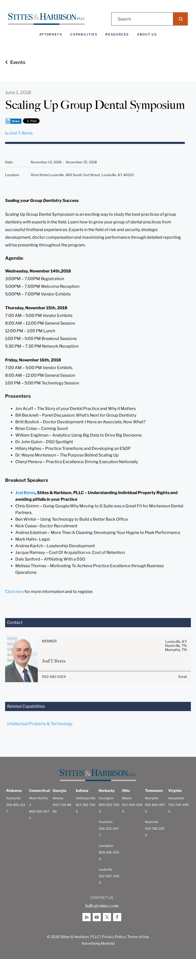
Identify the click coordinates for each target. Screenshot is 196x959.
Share (16, 121)
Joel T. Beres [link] (21, 133)
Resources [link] (117, 34)
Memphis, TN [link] (176, 649)
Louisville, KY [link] (176, 641)
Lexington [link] (106, 846)
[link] (46, 19)
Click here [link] (14, 591)
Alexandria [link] (176, 798)
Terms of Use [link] (138, 936)
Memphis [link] (151, 798)
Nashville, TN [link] (176, 645)
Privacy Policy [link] (113, 936)
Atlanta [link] (58, 798)
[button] (180, 19)
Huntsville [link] (13, 798)
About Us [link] (147, 34)
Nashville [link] (151, 822)
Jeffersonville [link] (85, 798)
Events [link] (17, 62)
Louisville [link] (105, 869)
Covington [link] (106, 798)
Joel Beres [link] (25, 492)
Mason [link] (127, 798)
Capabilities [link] (83, 34)
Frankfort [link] (106, 822)
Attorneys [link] (50, 34)
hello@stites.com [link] (101, 906)
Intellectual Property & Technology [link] (39, 723)
